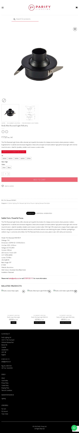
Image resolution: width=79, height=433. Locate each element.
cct (2, 155)
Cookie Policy (5, 385)
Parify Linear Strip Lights (13, 317)
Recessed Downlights (45, 203)
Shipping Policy (5, 388)
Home (3, 123)
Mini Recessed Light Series (30, 123)
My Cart (3, 409)
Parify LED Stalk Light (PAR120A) (65, 317)
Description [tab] (30, 213)
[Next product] (3, 131)
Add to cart (39, 179)
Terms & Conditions (6, 390)
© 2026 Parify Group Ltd (39, 426)
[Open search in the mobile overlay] (39, 19)
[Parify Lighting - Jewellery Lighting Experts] (39, 7)
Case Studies (4, 380)
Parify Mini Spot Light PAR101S (39, 317)
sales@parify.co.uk (14, 278)
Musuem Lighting (34, 203)
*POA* (13, 322)
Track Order (4, 414)
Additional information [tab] (44, 213)
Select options (39, 322)
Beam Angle (5, 161)
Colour (3, 164)
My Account (4, 411)
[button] (2, 7)
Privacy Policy (4, 383)
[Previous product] (6, 131)
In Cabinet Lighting (13, 123)
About (3, 378)
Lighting (3, 398)
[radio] (4, 158)
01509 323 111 (5, 359)
